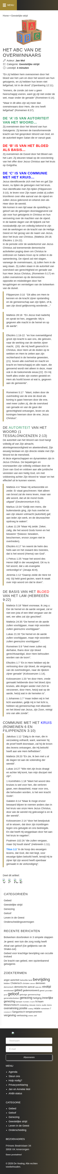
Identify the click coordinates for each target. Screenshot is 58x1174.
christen (26, 983)
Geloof (7, 913)
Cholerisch (16, 983)
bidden (7, 983)
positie (23, 1008)
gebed (18, 990)
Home (6, 16)
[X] (5, 881)
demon (32, 983)
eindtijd (46, 986)
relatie (37, 1008)
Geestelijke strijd (19, 16)
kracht (32, 1002)
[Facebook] (10, 881)
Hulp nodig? (15, 1080)
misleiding (24, 1005)
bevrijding (41, 979)
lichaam (39, 1001)
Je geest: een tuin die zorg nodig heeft (25, 941)
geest (42, 990)
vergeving (10, 1015)
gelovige (23, 994)
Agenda (13, 1071)
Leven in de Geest (14, 917)
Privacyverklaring (18, 1084)
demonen (40, 983)
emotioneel (9, 990)
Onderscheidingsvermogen (19, 921)
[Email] (22, 881)
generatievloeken (11, 998)
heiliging (37, 998)
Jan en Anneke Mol (19, 1089)
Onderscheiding (17, 1130)
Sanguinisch (18, 1011)
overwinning (11, 1008)
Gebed (7, 900)
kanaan (19, 1001)
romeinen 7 (46, 1008)
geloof (13, 993)
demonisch (9, 987)
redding (30, 1008)
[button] (29, 1057)
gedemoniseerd (31, 990)
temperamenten (34, 1011)
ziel (35, 1015)
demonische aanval (24, 986)
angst (7, 979)
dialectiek (38, 987)
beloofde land (26, 980)
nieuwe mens (35, 1005)
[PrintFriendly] (16, 881)
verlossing (22, 1015)
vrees (30, 1015)
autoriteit (14, 979)
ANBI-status (15, 1093)
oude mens (47, 1005)
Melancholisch (11, 1004)
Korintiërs (26, 1002)
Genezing (9, 909)
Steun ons (14, 1076)
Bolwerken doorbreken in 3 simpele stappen (28, 937)
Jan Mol (20, 60)
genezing (26, 997)
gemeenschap (34, 994)
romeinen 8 (7, 1012)
